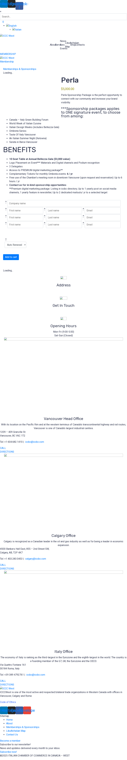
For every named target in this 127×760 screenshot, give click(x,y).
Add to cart (11, 257)
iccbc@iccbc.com (63, 311)
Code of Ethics (8, 702)
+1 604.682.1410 (63, 315)
